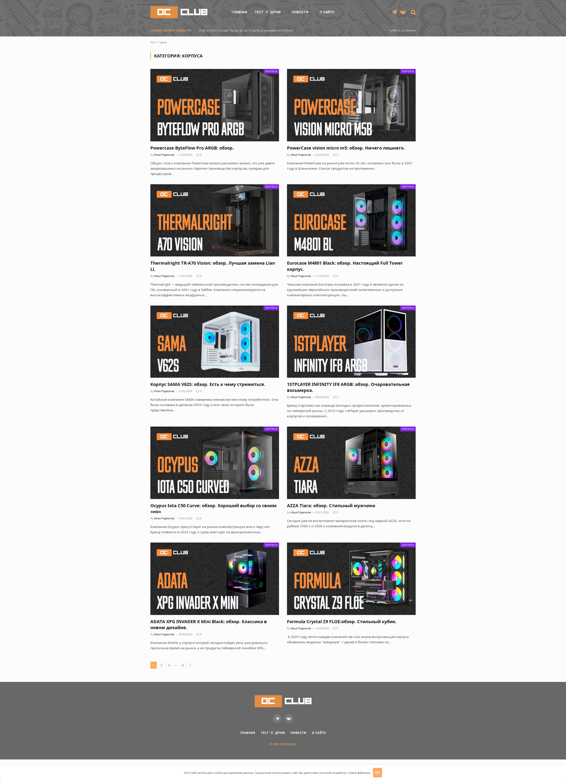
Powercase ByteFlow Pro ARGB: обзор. (192, 148)
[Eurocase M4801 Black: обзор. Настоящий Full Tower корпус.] (351, 220)
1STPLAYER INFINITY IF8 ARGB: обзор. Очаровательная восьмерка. (348, 387)
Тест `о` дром (268, 12)
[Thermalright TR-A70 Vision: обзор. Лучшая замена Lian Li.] (214, 220)
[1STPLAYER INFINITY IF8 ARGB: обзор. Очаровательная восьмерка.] (351, 342)
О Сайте (327, 12)
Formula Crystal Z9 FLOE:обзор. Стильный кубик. (342, 621)
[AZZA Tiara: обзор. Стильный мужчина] (351, 463)
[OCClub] (178, 12)
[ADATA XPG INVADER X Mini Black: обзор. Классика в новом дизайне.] (214, 579)
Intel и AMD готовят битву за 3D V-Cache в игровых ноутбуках (246, 30)
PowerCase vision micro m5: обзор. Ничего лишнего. (346, 148)
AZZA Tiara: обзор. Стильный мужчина (331, 506)
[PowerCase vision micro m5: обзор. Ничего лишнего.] (351, 105)
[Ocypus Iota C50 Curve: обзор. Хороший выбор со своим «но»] (214, 463)
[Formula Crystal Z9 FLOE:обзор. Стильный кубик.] (351, 579)
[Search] (413, 12)
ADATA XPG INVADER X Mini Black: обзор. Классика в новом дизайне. (208, 624)
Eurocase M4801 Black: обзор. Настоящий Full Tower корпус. (345, 266)
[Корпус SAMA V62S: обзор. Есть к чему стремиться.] (214, 342)
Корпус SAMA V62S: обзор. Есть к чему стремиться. (207, 384)
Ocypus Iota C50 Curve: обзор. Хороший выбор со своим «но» (213, 508)
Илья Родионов (164, 155)
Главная (239, 12)
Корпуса (271, 71)
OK (377, 772)
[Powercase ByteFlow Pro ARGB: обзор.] (214, 105)
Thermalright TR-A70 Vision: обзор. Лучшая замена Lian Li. (212, 266)
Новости (300, 12)
